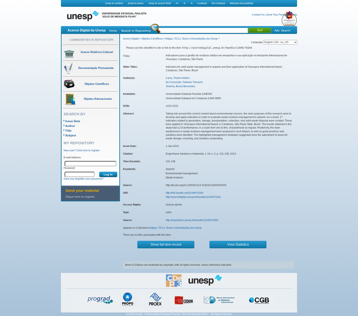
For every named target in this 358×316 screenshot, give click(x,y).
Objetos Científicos (152, 38)
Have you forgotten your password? (84, 178)
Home (113, 30)
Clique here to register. (80, 196)
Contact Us (258, 14)
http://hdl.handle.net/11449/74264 (184, 192)
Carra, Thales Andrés (178, 78)
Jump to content (114, 3)
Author (70, 125)
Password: (69, 168)
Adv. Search (282, 30)
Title (68, 130)
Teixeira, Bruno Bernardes (180, 86)
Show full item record (165, 244)
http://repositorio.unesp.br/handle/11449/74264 (192, 220)
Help (294, 14)
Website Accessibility (241, 3)
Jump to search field (159, 3)
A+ (177, 3)
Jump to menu (136, 3)
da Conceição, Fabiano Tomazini (184, 82)
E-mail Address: (72, 157)
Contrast (202, 3)
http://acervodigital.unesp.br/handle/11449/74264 (193, 197)
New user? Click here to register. (82, 150)
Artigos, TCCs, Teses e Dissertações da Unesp (191, 38)
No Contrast (218, 3)
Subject (70, 135)
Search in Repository (136, 30)
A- (185, 3)
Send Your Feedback (278, 14)
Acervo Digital (131, 38)
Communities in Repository (92, 39)
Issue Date (72, 121)
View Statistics (238, 244)
